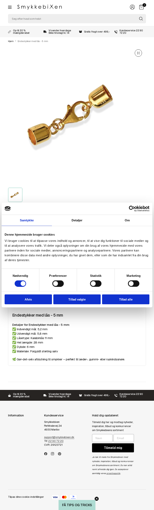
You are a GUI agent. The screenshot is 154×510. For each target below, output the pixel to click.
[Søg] (141, 18)
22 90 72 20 (56, 441)
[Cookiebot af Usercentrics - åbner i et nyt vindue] (131, 208)
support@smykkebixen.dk (59, 437)
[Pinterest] (61, 454)
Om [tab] (127, 220)
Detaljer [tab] (77, 220)
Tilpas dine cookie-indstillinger (26, 497)
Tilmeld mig (113, 448)
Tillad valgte (76, 299)
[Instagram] (54, 454)
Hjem (11, 41)
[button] (77, 505)
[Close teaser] (97, 499)
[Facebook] (47, 454)
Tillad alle (126, 299)
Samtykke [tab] (27, 220)
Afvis (28, 299)
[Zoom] (138, 53)
